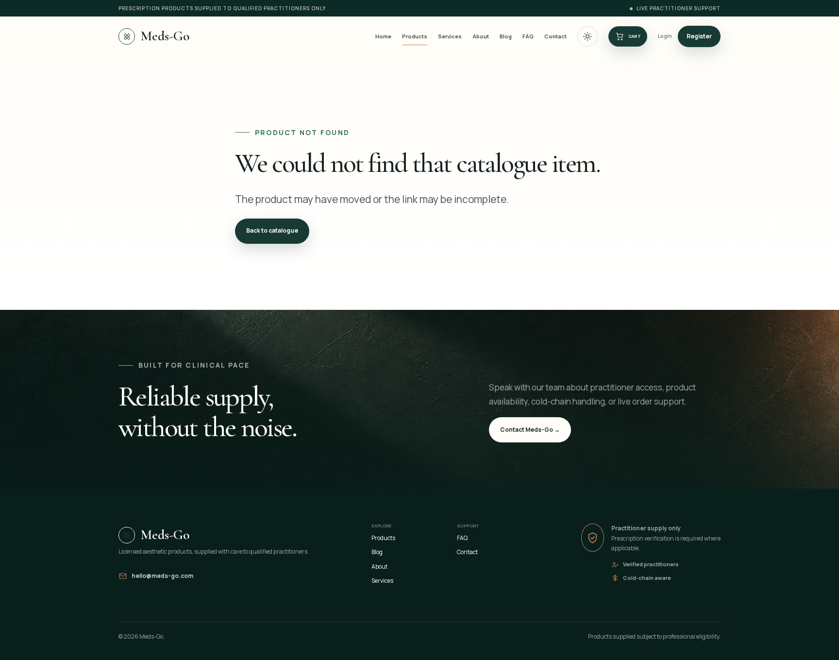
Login (665, 36)
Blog (506, 36)
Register (699, 36)
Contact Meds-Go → (530, 429)
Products (414, 36)
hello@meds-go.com (162, 576)
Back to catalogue (272, 230)
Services (450, 36)
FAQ (528, 36)
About (480, 36)
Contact (555, 36)
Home (383, 36)
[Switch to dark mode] (587, 36)
